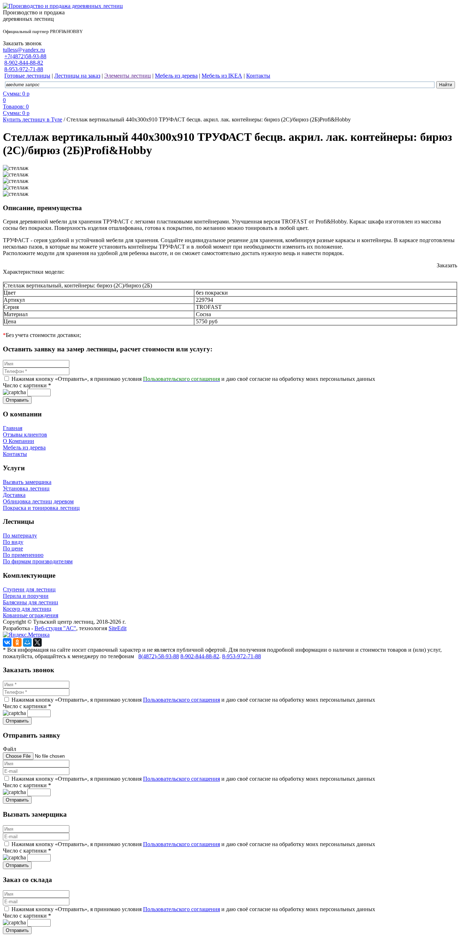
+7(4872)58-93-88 (25, 56)
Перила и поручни (26, 596)
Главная (12, 428)
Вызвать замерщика (27, 482)
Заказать (447, 265)
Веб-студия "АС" (55, 628)
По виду (13, 542)
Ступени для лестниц (29, 589)
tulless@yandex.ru (24, 50)
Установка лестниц (26, 488)
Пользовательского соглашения (181, 700)
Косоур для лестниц (27, 609)
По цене (13, 548)
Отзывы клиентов (25, 434)
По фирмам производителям (38, 561)
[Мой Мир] (27, 642)
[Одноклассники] (17, 642)
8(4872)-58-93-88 (158, 656)
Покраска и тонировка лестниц (41, 508)
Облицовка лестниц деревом (38, 501)
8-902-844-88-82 (23, 63)
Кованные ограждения (30, 615)
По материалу (20, 535)
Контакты (15, 454)
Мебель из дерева (24, 447)
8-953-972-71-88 (23, 69)
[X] (37, 642)
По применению (23, 555)
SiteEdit (117, 628)
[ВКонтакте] (7, 642)
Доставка (14, 495)
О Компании (18, 441)
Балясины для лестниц (30, 602)
